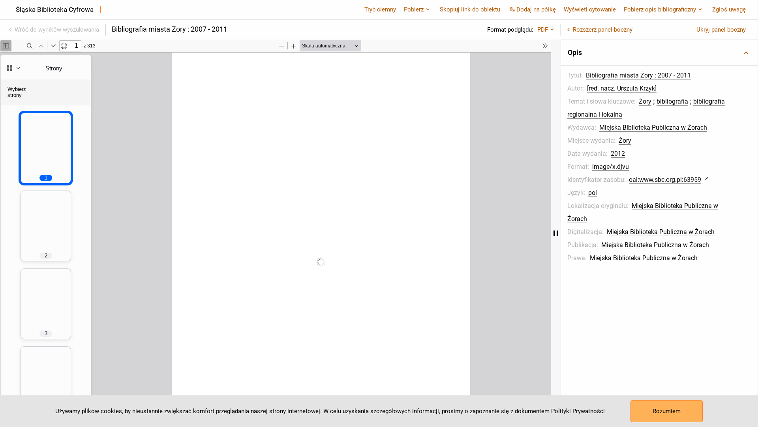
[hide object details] (556, 233)
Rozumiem (667, 411)
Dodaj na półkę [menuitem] (536, 9)
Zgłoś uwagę (729, 9)
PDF (542, 29)
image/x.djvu (610, 166)
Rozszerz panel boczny (602, 29)
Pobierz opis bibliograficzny (660, 9)
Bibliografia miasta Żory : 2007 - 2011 (638, 75)
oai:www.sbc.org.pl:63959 (665, 179)
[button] (659, 52)
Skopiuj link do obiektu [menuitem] (470, 9)
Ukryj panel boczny (721, 29)
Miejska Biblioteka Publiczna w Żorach (653, 127)
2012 (618, 153)
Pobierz (414, 9)
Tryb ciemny (380, 9)
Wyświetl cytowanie (590, 9)
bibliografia (672, 101)
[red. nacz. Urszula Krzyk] (622, 88)
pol (592, 192)
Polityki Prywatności (578, 411)
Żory (645, 101)
